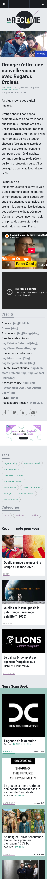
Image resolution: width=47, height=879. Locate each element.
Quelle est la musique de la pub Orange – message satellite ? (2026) (21, 612)
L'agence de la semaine (20, 741)
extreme (19, 795)
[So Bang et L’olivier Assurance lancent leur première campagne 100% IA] (23, 821)
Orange (7, 493)
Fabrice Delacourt (13, 469)
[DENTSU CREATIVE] (23, 715)
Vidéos (34, 515)
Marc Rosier (10, 487)
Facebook (5, 412)
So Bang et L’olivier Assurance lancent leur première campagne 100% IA (23, 840)
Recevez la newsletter (34, 4)
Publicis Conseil (10, 89)
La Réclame (23, 20)
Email (33, 412)
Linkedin (23, 412)
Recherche (42, 4)
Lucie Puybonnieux (13, 481)
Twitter (14, 412)
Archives (20, 515)
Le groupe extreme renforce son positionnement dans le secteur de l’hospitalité (22, 789)
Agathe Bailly (10, 463)
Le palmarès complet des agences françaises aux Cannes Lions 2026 (20, 662)
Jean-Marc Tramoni (13, 475)
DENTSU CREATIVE (23, 744)
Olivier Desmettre (31, 487)
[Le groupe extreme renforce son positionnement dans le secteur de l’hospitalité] (23, 770)
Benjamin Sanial (32, 463)
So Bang (19, 846)
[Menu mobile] (4, 4)
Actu (6, 515)
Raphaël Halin (11, 499)
